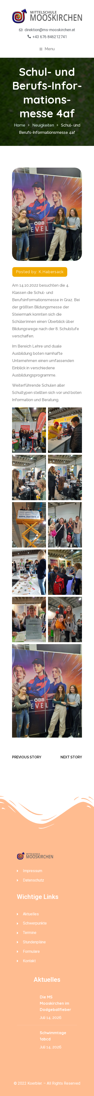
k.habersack (51, 272)
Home (19, 125)
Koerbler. (34, 1083)
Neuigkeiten (43, 125)
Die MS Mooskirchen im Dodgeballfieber (55, 1003)
